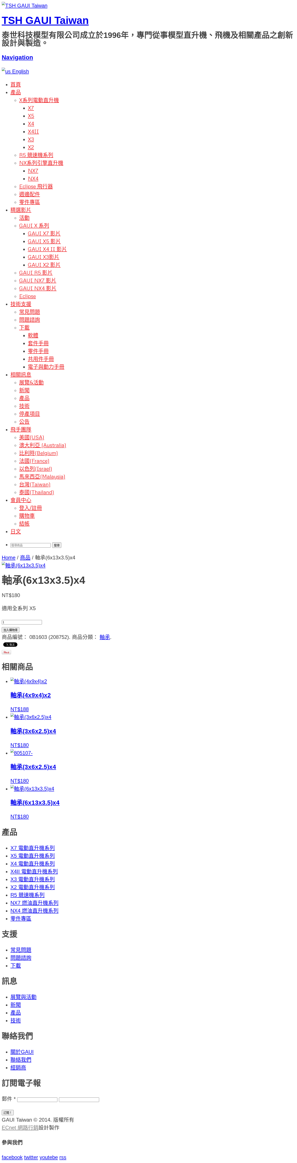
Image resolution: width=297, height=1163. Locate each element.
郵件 (9, 1099)
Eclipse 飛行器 (36, 186)
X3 (31, 139)
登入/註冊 (30, 507)
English (20, 71)
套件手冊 (38, 343)
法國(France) (34, 460)
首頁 (15, 84)
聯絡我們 (20, 1060)
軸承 (105, 637)
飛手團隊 (20, 429)
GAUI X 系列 (34, 225)
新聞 (24, 390)
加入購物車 (10, 630)
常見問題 (29, 311)
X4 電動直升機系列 (32, 864)
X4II (33, 131)
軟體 (33, 335)
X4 (31, 123)
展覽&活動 (31, 382)
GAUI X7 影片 (44, 233)
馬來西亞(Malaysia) (42, 476)
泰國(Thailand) (36, 492)
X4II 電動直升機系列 (34, 871)
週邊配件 (29, 194)
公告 (24, 421)
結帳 (24, 523)
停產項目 (29, 413)
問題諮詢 (29, 319)
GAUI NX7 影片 (37, 280)
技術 (24, 406)
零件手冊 (38, 351)
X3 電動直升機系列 (32, 879)
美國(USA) (31, 437)
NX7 (33, 170)
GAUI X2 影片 (44, 264)
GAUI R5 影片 (36, 272)
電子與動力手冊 (46, 366)
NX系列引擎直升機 (41, 162)
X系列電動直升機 (39, 100)
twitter (31, 1157)
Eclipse (27, 296)
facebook (12, 1157)
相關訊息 (20, 374)
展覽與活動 (23, 997)
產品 (15, 92)
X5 (31, 115)
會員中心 (20, 500)
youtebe (49, 1157)
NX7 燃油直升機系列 (34, 903)
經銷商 (18, 1067)
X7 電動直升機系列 (32, 848)
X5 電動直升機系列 (32, 856)
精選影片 (20, 210)
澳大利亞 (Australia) (42, 445)
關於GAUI (22, 1052)
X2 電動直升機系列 (32, 887)
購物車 (27, 515)
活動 (24, 217)
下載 (24, 327)
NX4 (33, 178)
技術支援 (20, 304)
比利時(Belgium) (38, 453)
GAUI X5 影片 (44, 241)
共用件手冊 (41, 359)
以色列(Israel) (35, 468)
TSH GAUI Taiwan (45, 20)
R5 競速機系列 (36, 155)
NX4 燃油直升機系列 (34, 911)
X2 (31, 147)
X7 (31, 108)
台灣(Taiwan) (35, 484)
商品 (25, 557)
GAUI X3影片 (43, 257)
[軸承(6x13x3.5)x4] (23, 565)
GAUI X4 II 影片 (47, 249)
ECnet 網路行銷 (20, 1128)
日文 (15, 531)
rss (62, 1157)
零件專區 (29, 202)
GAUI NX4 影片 (38, 288)
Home (8, 557)
